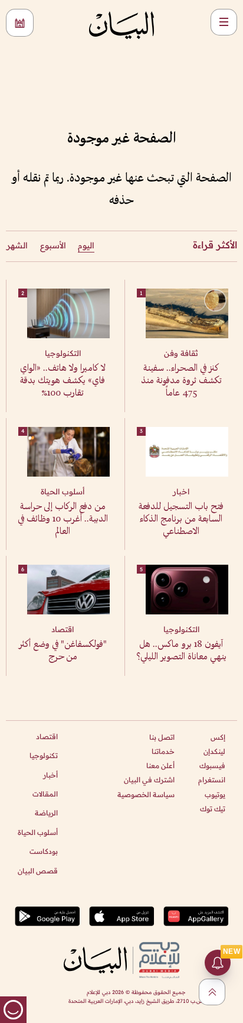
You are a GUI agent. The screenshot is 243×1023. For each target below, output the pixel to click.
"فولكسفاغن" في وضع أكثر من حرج (63, 651)
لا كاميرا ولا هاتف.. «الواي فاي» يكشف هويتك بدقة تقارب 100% (63, 381)
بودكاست (43, 851)
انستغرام (211, 779)
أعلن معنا (160, 765)
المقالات (45, 793)
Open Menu (224, 22)
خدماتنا (163, 751)
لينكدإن (214, 751)
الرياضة (46, 812)
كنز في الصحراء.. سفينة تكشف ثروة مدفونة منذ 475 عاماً (181, 381)
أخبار (50, 775)
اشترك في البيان (149, 779)
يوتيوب (215, 794)
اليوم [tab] (86, 245)
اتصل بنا (162, 737)
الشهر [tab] (17, 245)
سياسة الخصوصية (146, 794)
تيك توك (212, 808)
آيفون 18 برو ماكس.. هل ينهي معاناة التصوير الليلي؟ (181, 651)
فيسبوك (212, 765)
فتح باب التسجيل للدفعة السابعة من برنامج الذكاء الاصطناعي (181, 519)
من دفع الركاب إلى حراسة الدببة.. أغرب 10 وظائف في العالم (63, 519)
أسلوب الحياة (38, 832)
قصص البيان (38, 870)
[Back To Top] (212, 992)
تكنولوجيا (43, 755)
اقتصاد (47, 736)
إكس (218, 737)
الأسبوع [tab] (53, 245)
